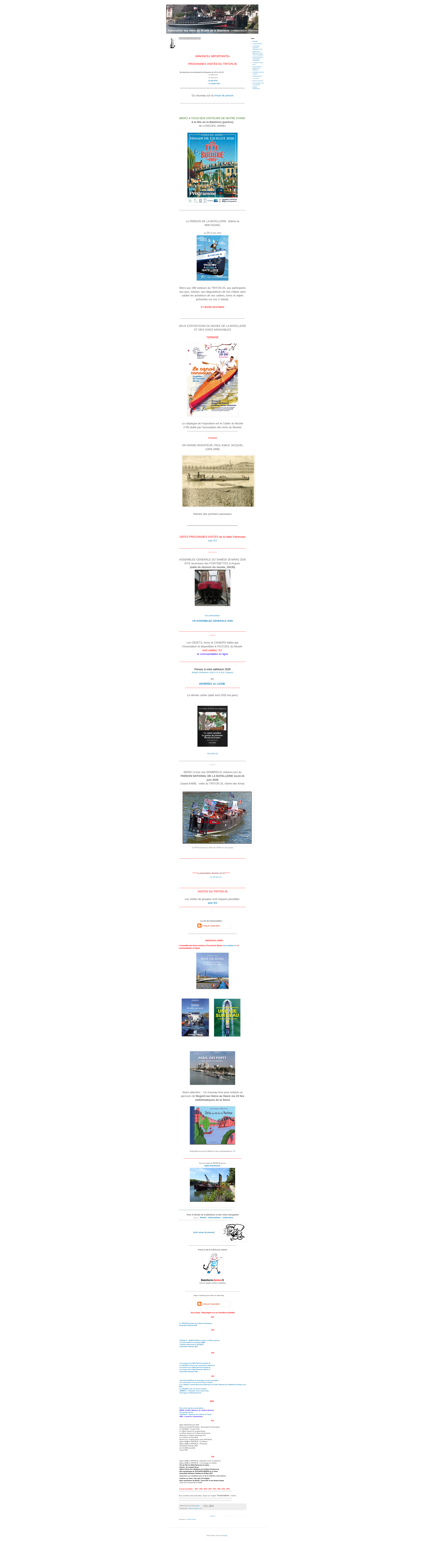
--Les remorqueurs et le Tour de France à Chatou (196, 1382)
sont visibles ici (230, 945)
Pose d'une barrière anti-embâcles (192, 1408)
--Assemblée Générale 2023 (188, 1346)
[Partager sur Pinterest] (213, 1506)
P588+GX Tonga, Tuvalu (195, 1508)
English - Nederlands (256, 87)
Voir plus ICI (212, 753)
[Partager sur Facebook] (210, 1506)
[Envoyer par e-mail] (204, 1506)
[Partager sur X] (208, 1506)
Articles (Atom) (191, 1519)
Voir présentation (212, 615)
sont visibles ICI (212, 650)
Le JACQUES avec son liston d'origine (193, 1389)
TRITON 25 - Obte (186, 1414)
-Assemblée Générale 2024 (188, 1325)
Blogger (225, 1535)
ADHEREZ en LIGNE (212, 683)
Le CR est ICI (215, 877)
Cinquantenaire (257, 43)
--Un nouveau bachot (186, 1412)
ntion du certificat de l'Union (202, 1414)
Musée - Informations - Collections (216, 1217)
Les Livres (256, 78)
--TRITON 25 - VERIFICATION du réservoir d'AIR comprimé (199, 1340)
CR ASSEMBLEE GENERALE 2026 (212, 620)
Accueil (212, 1516)
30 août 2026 (213, 81)
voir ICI (212, 540)
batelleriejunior (257, 76)
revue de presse (223, 95)
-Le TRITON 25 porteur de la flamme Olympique (195, 1323)
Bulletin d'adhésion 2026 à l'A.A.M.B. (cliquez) (212, 672)
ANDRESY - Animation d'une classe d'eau (194, 1391)
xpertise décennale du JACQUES (191, 1344)
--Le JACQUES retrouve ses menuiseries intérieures (197, 1365)
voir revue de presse (204, 1232)
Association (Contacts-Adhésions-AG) (257, 47)
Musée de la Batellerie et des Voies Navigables (258, 53)
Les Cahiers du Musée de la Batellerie (257, 68)
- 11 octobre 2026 (214, 84)
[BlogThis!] (206, 1506)
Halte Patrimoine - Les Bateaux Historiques (258, 58)
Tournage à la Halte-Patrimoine (190, 1393)
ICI (234, 1151)
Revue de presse (258, 81)
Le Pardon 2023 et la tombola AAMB (192, 1342)
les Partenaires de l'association (258, 83)
